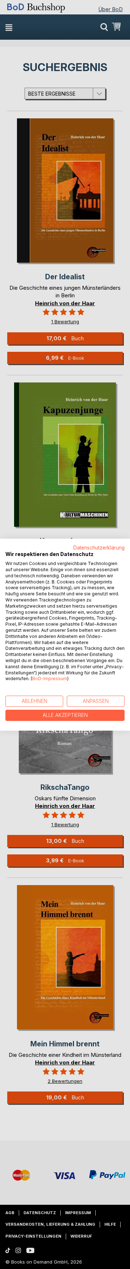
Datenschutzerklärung (99, 547)
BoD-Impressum (49, 678)
